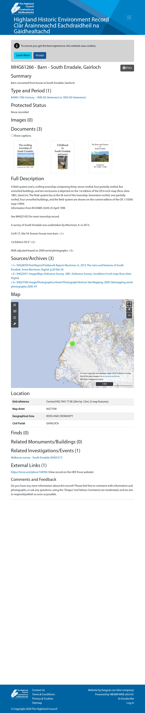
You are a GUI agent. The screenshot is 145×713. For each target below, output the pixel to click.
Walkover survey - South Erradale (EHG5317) (37, 457)
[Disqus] (72, 546)
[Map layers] (14, 305)
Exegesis (106, 690)
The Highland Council (44, 709)
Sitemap (37, 703)
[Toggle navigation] (129, 17)
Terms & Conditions (43, 694)
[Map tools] (14, 324)
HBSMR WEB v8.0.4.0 (122, 694)
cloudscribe (127, 698)
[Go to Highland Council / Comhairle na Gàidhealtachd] (22, 7)
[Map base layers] (14, 311)
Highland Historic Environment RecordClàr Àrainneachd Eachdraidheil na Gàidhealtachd (61, 26)
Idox (118, 690)
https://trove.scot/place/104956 (29, 472)
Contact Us (38, 690)
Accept (40, 55)
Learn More (23, 55)
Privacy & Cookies (42, 698)
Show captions (22, 136)
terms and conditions (111, 377)
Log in (130, 703)
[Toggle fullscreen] (129, 304)
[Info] (14, 318)
